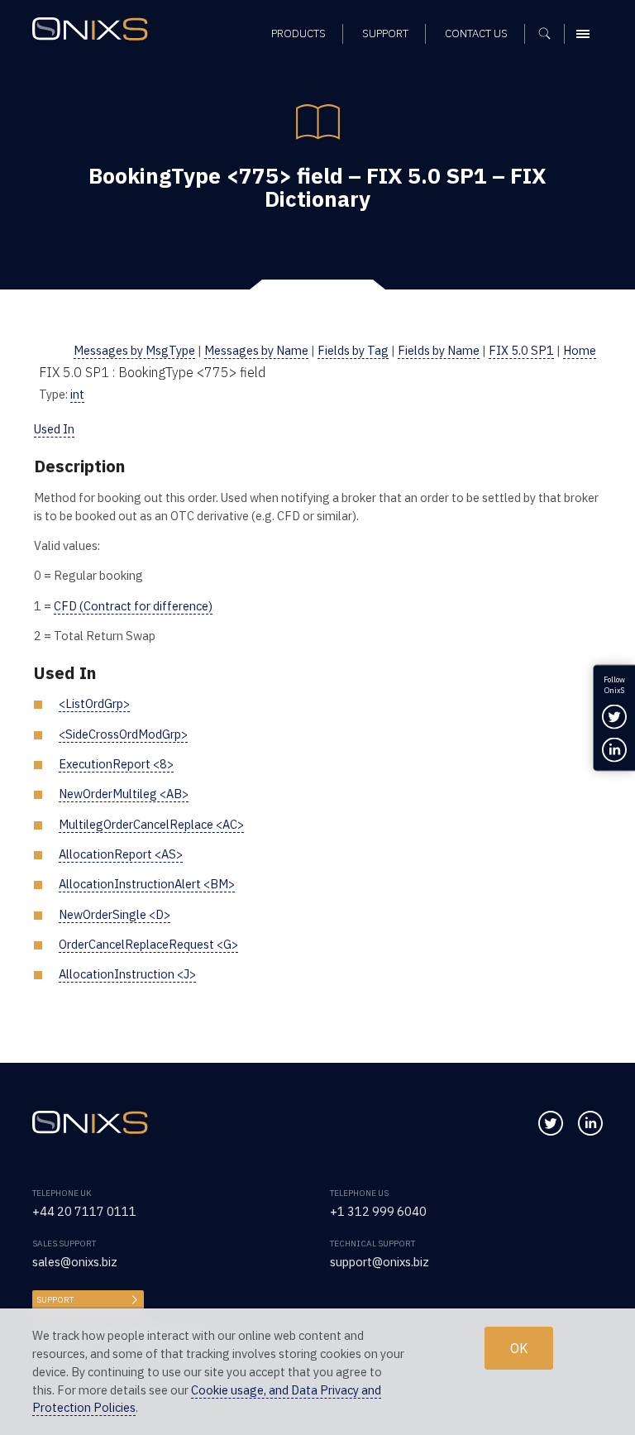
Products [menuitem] (298, 33)
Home (579, 350)
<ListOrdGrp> (94, 703)
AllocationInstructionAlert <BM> (147, 884)
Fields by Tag (353, 350)
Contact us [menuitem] (476, 33)
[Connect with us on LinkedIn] (590, 1123)
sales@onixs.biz (74, 1262)
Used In (54, 429)
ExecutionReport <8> (116, 764)
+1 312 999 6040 (378, 1211)
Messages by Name (256, 350)
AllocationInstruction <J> (127, 974)
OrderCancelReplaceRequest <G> (148, 944)
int (77, 394)
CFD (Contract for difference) (133, 606)
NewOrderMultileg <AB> (124, 793)
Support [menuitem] (385, 33)
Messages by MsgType (134, 350)
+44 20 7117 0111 (84, 1211)
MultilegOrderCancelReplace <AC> (151, 824)
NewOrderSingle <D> (114, 914)
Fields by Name (439, 350)
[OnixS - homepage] (94, 31)
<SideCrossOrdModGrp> (123, 734)
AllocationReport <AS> (121, 854)
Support (55, 1299)
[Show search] (550, 34)
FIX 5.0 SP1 (521, 350)
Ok (519, 1348)
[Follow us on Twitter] (550, 1123)
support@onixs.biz (379, 1262)
